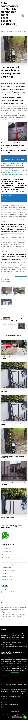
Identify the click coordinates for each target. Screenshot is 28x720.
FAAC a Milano (12, 666)
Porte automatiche (6, 567)
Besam (10, 174)
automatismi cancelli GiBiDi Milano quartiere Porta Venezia (12, 233)
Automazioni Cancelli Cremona (9, 551)
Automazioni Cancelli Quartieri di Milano (11, 564)
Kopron (24, 174)
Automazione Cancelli (7, 548)
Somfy (23, 170)
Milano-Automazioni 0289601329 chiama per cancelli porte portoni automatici (9, 13)
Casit (21, 174)
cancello (3, 666)
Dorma (6, 174)
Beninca (11, 172)
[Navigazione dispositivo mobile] (22, 15)
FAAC (9, 170)
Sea (26, 170)
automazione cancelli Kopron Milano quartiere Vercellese (14, 390)
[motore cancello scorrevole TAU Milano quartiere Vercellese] (19, 290)
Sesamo (3, 174)
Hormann (17, 174)
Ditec (7, 172)
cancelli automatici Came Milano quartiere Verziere (13, 423)
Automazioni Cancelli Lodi (8, 554)
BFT (20, 170)
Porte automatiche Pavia (7, 579)
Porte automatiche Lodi (7, 573)
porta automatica (15, 672)
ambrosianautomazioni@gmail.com (10, 592)
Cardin (13, 174)
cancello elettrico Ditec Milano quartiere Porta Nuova (12, 456)
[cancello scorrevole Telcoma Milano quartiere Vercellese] (6, 290)
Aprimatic (16, 170)
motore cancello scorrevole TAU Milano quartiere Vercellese (18, 296)
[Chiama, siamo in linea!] (25, 717)
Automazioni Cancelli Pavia (8, 561)
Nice (2, 172)
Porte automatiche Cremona (8, 570)
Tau (2, 176)
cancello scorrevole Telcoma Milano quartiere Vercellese (6, 296)
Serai (14, 172)
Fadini (4, 172)
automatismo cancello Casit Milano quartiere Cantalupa (14, 483)
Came (12, 170)
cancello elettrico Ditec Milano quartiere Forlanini (12, 357)
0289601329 (18, 103)
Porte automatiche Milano (8, 576)
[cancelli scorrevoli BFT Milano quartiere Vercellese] (6, 302)
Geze (22, 172)
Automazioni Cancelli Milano (8, 558)
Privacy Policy (4, 675)
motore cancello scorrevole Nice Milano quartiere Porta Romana (12, 516)
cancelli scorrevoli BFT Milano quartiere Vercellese (5, 307)
